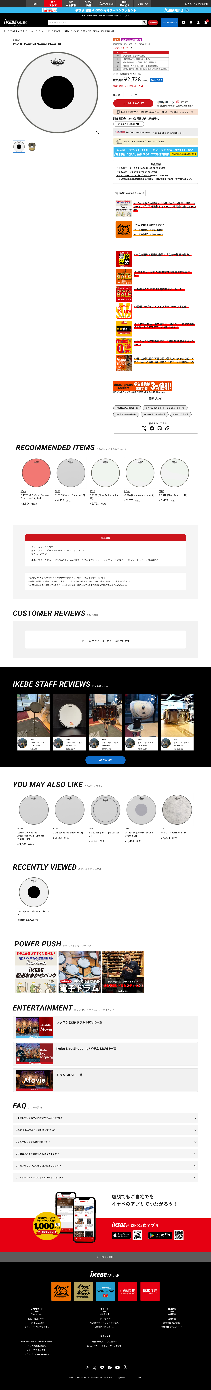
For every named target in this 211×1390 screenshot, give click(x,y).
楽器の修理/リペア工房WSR (104, 1341)
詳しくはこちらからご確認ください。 (159, 1158)
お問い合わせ (104, 1318)
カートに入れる (131, 103)
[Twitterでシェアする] (144, 428)
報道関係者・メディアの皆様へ (104, 1323)
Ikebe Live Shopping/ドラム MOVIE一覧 (86, 1048)
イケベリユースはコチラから (56, 1170)
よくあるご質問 (37, 1323)
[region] (105, 898)
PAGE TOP (107, 1257)
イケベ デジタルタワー (36, 1350)
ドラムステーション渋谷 (128, 172)
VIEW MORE (105, 760)
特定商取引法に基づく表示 (101, 1377)
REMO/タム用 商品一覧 (128, 407)
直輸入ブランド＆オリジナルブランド (104, 1345)
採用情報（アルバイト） (172, 1327)
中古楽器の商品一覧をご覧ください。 (106, 1146)
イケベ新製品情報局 (37, 1345)
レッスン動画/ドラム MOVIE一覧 (79, 1022)
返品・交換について (37, 1318)
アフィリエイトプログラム (37, 1327)
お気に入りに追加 (126, 123)
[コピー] (167, 428)
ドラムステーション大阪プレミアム (133, 175)
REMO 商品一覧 (181, 414)
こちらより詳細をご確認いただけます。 (64, 1182)
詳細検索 (153, 22)
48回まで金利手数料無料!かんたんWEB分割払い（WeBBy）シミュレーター (158, 111)
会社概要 (172, 1314)
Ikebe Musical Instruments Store (36, 1341)
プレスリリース (137, 1377)
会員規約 (121, 1377)
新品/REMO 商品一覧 (127, 414)
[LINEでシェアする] (159, 428)
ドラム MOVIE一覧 (69, 1075)
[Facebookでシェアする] (152, 428)
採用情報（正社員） (172, 1323)
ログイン (189, 4)
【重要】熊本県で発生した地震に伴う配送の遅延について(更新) (105, 15)
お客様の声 (104, 1314)
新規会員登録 (202, 4)
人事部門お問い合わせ (104, 1327)
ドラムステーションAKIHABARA (132, 168)
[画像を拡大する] (97, 132)
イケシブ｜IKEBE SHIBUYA (37, 1354)
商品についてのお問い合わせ (131, 193)
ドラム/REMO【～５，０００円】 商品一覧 (165, 407)
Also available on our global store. (169, 133)
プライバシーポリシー (77, 1377)
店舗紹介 (172, 1318)
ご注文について (37, 1314)
